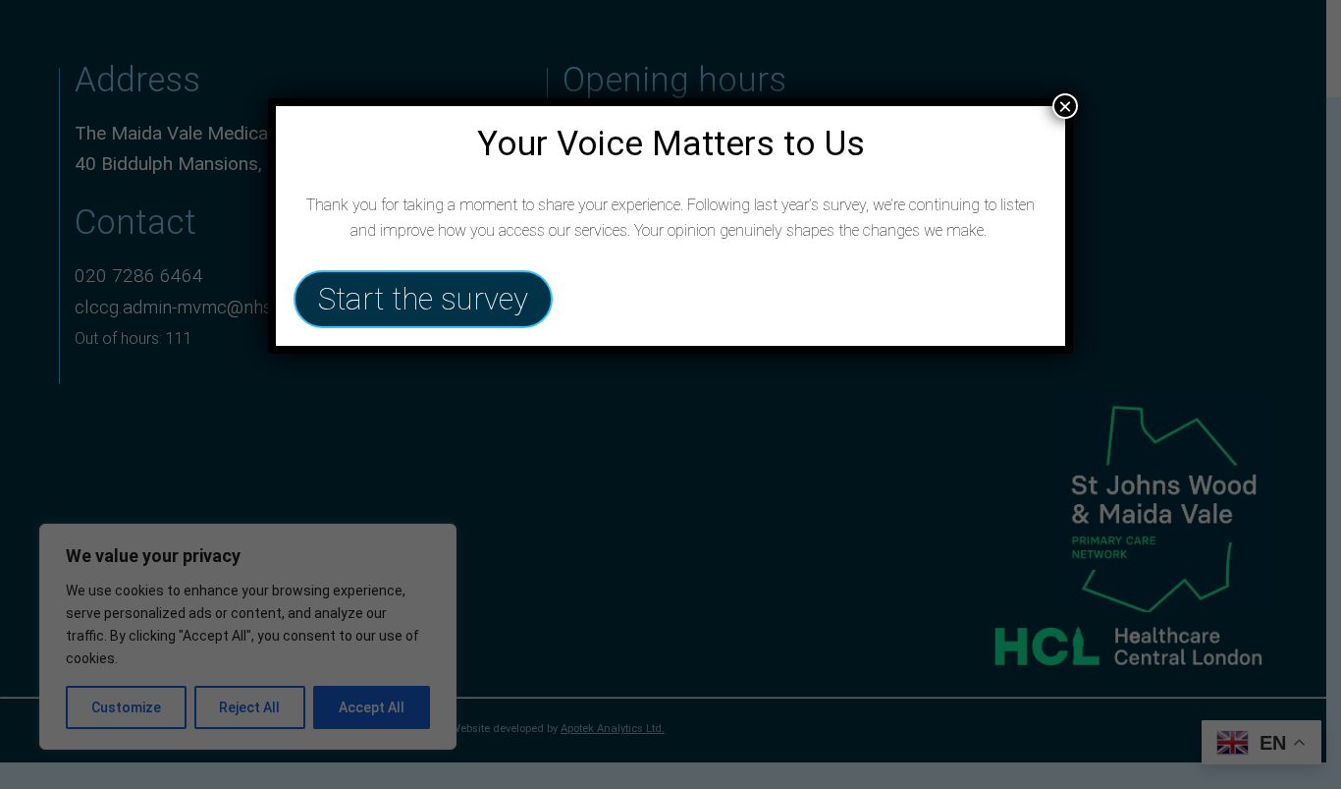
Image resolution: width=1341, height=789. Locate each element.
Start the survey (423, 299)
